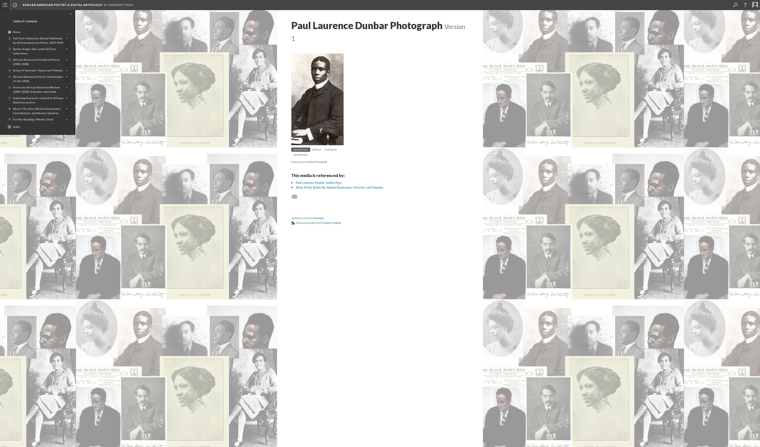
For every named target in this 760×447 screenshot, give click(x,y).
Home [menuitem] (17, 32)
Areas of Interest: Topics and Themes (38, 70)
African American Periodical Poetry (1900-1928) (36, 62)
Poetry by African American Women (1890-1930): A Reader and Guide (36, 89)
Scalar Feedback (332, 222)
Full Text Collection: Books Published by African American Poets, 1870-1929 (38, 40)
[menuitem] (5, 5)
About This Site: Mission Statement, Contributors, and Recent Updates (37, 111)
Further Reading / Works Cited (33, 119)
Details (316, 149)
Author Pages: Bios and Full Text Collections (34, 51)
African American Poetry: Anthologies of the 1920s (38, 79)
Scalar (312, 222)
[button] (745, 5)
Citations (330, 149)
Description (300, 149)
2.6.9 (319, 222)
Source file (300, 154)
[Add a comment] (296, 197)
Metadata (319, 218)
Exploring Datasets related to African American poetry (38, 100)
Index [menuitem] (16, 126)
